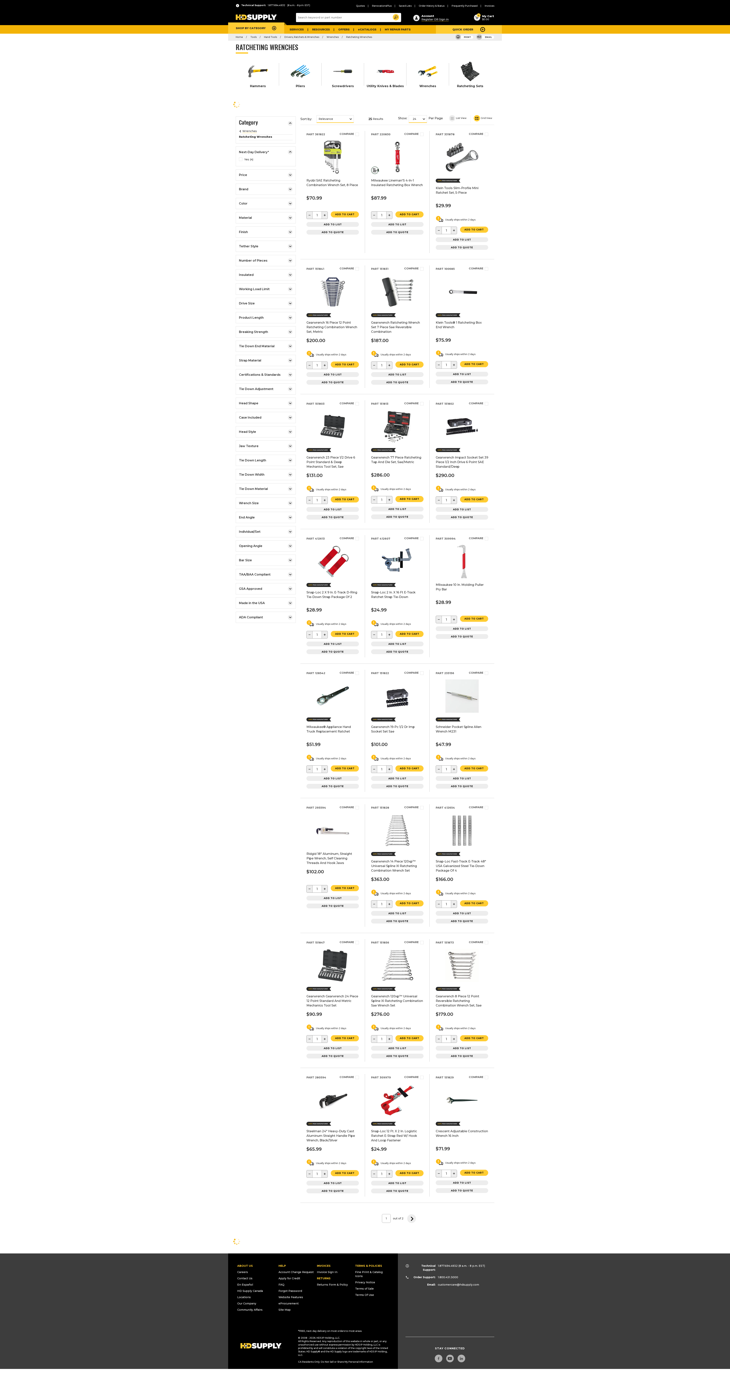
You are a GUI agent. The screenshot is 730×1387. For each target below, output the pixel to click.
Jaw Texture (249, 446)
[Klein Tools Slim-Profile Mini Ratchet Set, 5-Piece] (462, 173)
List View (461, 118)
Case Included (250, 417)
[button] (395, 16)
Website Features (291, 1297)
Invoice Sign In (327, 1272)
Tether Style (248, 246)
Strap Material (250, 360)
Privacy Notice (365, 1282)
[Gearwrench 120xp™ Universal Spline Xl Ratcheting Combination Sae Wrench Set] (397, 981)
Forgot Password (290, 1291)
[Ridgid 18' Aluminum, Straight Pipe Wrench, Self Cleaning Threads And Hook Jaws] (332, 846)
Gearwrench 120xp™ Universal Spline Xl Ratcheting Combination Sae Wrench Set (397, 1000)
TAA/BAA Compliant (255, 574)
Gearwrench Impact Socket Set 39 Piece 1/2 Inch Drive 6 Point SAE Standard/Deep (462, 462)
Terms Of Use (364, 1295)
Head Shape (248, 403)
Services (297, 29)
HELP (282, 1266)
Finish (243, 232)
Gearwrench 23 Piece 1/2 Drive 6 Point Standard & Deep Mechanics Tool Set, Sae (330, 462)
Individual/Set (249, 531)
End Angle (247, 517)
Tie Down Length (252, 460)
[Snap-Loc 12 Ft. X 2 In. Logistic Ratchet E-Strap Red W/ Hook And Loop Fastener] (397, 1116)
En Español (245, 1284)
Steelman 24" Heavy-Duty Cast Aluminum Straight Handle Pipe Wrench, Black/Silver (330, 1135)
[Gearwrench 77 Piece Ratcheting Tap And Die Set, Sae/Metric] (397, 442)
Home (239, 37)
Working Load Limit (254, 289)
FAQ (281, 1284)
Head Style (247, 432)
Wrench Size (249, 503)
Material (245, 218)
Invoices (489, 5)
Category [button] (248, 123)
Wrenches (333, 37)
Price (243, 175)
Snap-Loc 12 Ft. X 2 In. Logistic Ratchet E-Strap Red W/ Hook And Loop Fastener (394, 1135)
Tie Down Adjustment (256, 389)
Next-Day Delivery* (254, 152)
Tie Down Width (251, 474)
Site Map (285, 1309)
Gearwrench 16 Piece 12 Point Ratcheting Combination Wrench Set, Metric (331, 327)
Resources (321, 29)
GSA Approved (250, 589)
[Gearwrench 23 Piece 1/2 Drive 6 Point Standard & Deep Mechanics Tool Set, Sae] (332, 442)
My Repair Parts (398, 29)
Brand (243, 189)
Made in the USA (252, 603)
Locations (244, 1297)
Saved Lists (405, 5)
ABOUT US (245, 1266)
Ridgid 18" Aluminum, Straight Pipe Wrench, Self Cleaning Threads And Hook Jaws (329, 858)
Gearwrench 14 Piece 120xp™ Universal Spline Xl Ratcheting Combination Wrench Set (394, 866)
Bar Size (245, 560)
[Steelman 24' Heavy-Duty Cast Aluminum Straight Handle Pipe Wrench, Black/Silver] (332, 1116)
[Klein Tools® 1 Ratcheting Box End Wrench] (462, 307)
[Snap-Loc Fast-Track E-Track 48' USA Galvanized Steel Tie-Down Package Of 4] (462, 846)
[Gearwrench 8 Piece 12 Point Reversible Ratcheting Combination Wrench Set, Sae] (462, 981)
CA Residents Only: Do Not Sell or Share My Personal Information (335, 1361)
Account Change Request (296, 1272)
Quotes (360, 5)
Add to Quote (333, 232)
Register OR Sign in (435, 19)
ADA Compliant (251, 617)
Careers (242, 1272)
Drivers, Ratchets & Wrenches (301, 37)
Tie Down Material (253, 489)
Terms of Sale (364, 1288)
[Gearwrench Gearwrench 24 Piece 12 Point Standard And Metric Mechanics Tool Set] (332, 981)
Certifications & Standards (260, 375)
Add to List (333, 224)
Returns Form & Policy (332, 1284)
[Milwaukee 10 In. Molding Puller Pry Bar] (462, 577)
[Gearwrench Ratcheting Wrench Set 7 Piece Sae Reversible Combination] (397, 307)
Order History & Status (431, 5)
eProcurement (289, 1303)
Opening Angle (250, 546)
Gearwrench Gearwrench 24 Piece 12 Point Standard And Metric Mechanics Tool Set (332, 1000)
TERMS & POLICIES (368, 1266)
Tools (253, 37)
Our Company (246, 1303)
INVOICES (324, 1266)
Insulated (246, 275)
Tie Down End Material (257, 346)
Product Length (251, 317)
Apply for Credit (289, 1278)
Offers (344, 29)
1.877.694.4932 (448, 1266)
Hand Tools (270, 37)
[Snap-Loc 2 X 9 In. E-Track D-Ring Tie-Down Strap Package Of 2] (332, 577)
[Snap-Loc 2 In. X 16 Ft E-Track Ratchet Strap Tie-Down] (397, 577)
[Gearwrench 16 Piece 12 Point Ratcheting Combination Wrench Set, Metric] (332, 307)
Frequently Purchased (465, 5)
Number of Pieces (253, 260)
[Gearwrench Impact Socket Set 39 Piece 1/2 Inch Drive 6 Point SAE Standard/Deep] (462, 442)
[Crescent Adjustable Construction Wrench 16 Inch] (462, 1116)
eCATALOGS (367, 29)
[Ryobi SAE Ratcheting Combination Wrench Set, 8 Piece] (332, 173)
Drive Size (247, 303)
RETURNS (324, 1278)
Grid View (486, 118)
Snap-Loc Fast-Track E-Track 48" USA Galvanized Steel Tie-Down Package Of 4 (461, 866)
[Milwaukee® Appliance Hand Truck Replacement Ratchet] (332, 711)
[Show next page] (411, 1218)
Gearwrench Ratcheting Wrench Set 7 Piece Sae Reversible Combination (395, 327)
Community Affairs (250, 1309)
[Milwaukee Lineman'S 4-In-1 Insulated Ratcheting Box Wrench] (397, 173)
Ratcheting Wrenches (359, 37)
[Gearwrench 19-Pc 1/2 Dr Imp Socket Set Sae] (397, 711)
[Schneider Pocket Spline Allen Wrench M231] (462, 711)
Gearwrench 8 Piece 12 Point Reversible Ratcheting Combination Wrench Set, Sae (459, 1000)
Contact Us (244, 1278)
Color (243, 203)
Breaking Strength (253, 332)
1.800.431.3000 (448, 1277)
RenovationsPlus (382, 5)
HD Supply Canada (250, 1291)
